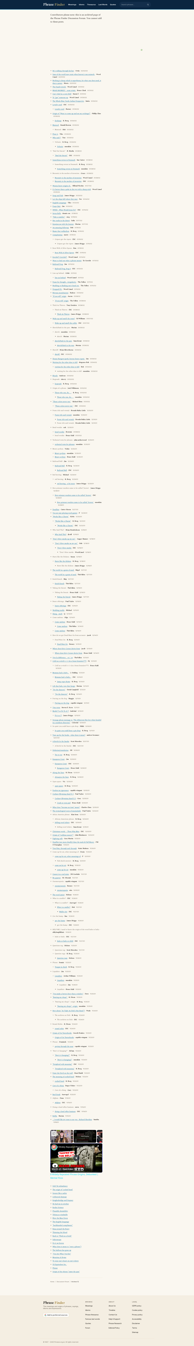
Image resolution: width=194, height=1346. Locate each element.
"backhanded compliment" (63, 1225)
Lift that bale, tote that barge (64, 686)
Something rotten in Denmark (64, 160)
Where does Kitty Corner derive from (66, 648)
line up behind (60, 278)
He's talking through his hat (63, 71)
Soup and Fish (58, 195)
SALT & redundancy (60, 1186)
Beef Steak (56, 1094)
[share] (98, 1146)
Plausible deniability (60, 1211)
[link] (54, 1147)
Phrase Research (115, 1323)
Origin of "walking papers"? (63, 835)
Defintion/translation (60, 750)
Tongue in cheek (61, 967)
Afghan (58, 1102)
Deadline (56, 509)
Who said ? (57, 138)
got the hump (60, 921)
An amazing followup (61, 227)
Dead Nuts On (62, 644)
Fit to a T (58, 715)
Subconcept (57, 1239)
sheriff (57, 354)
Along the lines (58, 772)
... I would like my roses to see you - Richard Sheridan (72, 1119)
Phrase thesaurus (92, 1315)
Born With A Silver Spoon (64, 252)
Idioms (81, 4)
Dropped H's (57, 289)
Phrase (55, 1268)
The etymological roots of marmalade (67, 811)
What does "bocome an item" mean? (66, 807)
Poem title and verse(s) (63, 415)
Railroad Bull (60, 466)
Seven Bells (57, 213)
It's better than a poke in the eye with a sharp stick (72, 189)
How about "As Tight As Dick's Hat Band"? (69, 1011)
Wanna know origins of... (62, 186)
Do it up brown (58, 1243)
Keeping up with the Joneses (63, 224)
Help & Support (114, 1319)
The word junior (59, 895)
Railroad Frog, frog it (63, 269)
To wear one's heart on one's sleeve (66, 1261)
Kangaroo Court (59, 759)
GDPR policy (136, 1306)
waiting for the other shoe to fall (67, 367)
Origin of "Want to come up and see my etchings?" (71, 113)
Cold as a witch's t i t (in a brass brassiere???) (69, 661)
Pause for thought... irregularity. (64, 282)
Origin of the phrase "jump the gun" (66, 1272)
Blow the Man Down (60, 1218)
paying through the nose (64, 1046)
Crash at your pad (64, 803)
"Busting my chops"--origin (67, 1006)
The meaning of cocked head (63, 1077)
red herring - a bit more (66, 483)
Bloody (55, 376)
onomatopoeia (60, 886)
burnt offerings (60, 606)
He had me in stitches (61, 1204)
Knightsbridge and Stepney (63, 1200)
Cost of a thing (58, 1086)
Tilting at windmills (60, 1215)
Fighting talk (58, 838)
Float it (55, 134)
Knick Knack (59, 583)
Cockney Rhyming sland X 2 (63, 794)
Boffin (55, 1116)
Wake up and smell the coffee (66, 323)
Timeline (112, 1310)
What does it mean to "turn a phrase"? (67, 1246)
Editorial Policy (114, 1328)
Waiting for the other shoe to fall (65, 362)
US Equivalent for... (60, 1264)
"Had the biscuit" (61, 155)
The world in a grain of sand (63, 570)
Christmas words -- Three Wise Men (66, 831)
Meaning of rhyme (59, 1257)
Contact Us (113, 1315)
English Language (59, 203)
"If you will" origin (59, 296)
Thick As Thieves (63, 314)
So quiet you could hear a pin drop (68, 730)
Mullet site (63, 912)
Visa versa (56, 707)
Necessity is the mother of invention (68, 178)
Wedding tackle (58, 610)
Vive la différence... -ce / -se (63, 657)
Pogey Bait (57, 206)
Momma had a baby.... (61, 673)
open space (59, 786)
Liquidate (58, 976)
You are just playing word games (65, 513)
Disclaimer (136, 1323)
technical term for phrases (65, 444)
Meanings (72, 4)
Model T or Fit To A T (61, 711)
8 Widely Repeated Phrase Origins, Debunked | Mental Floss (76, 1147)
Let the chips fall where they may (65, 199)
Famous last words (92, 1319)
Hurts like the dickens (63, 561)
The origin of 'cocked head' (63, 1190)
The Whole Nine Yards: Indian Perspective (68, 101)
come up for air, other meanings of (68, 856)
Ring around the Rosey (61, 1229)
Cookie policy (137, 1310)
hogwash (58, 384)
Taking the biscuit (64, 597)
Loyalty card (57, 105)
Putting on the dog (62, 703)
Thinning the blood (60, 1232)
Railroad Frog (58, 264)
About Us (112, 1306)
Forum (87, 1328)
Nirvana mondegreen (60, 293)
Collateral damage (60, 1197)
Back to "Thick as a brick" (62, 1236)
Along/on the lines (62, 777)
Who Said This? (60, 534)
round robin (59, 1028)
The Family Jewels (59, 87)
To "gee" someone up (60, 97)
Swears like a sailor (60, 1193)
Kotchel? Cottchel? (60, 257)
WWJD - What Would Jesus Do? (64, 210)
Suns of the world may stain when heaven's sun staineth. (74, 74)
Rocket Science (58, 1207)
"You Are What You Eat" (62, 1254)
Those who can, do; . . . (63, 392)
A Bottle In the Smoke (61, 741)
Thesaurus (91, 4)
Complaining (57, 235)
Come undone (60, 622)
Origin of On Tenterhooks (62, 1033)
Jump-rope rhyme (63, 681)
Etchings (58, 121)
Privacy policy (137, 1315)
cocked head (59, 1081)
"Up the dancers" (59, 690)
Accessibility (136, 1319)
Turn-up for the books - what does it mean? (69, 735)
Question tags (62, 958)
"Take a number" (59, 217)
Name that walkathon (61, 231)
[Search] (148, 4)
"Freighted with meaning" (62, 1064)
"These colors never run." (62, 401)
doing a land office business (65, 1111)
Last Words (102, 4)
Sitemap (135, 1332)
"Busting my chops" (60, 997)
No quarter (57, 878)
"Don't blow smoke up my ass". (64, 539)
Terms (134, 1328)
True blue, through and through (65, 848)
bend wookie (59, 432)
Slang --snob (57, 614)
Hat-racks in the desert (61, 220)
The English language (61, 1222)
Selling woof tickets (62, 822)
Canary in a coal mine (61, 874)
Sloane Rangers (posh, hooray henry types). (69, 359)
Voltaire (60, 146)
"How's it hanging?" (62, 1055)
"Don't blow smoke (64, 548)
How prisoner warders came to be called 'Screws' (73, 495)
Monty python (60, 453)
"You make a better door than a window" (68, 994)
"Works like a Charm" (61, 516)
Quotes (113, 4)
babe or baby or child (65, 941)
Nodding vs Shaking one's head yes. (66, 285)
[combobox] (133, 4)
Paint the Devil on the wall (63, 1073)
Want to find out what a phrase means (67, 260)
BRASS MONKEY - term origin (64, 90)
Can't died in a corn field (62, 94)
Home (52, 1282)
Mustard (56, 125)
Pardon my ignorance (61, 790)
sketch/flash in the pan (63, 341)
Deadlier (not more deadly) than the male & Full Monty (73, 842)
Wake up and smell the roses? (64, 318)
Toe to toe (58, 755)
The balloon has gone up (62, 1250)
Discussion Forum (63, 1282)
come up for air (60, 865)
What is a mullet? (63, 907)
